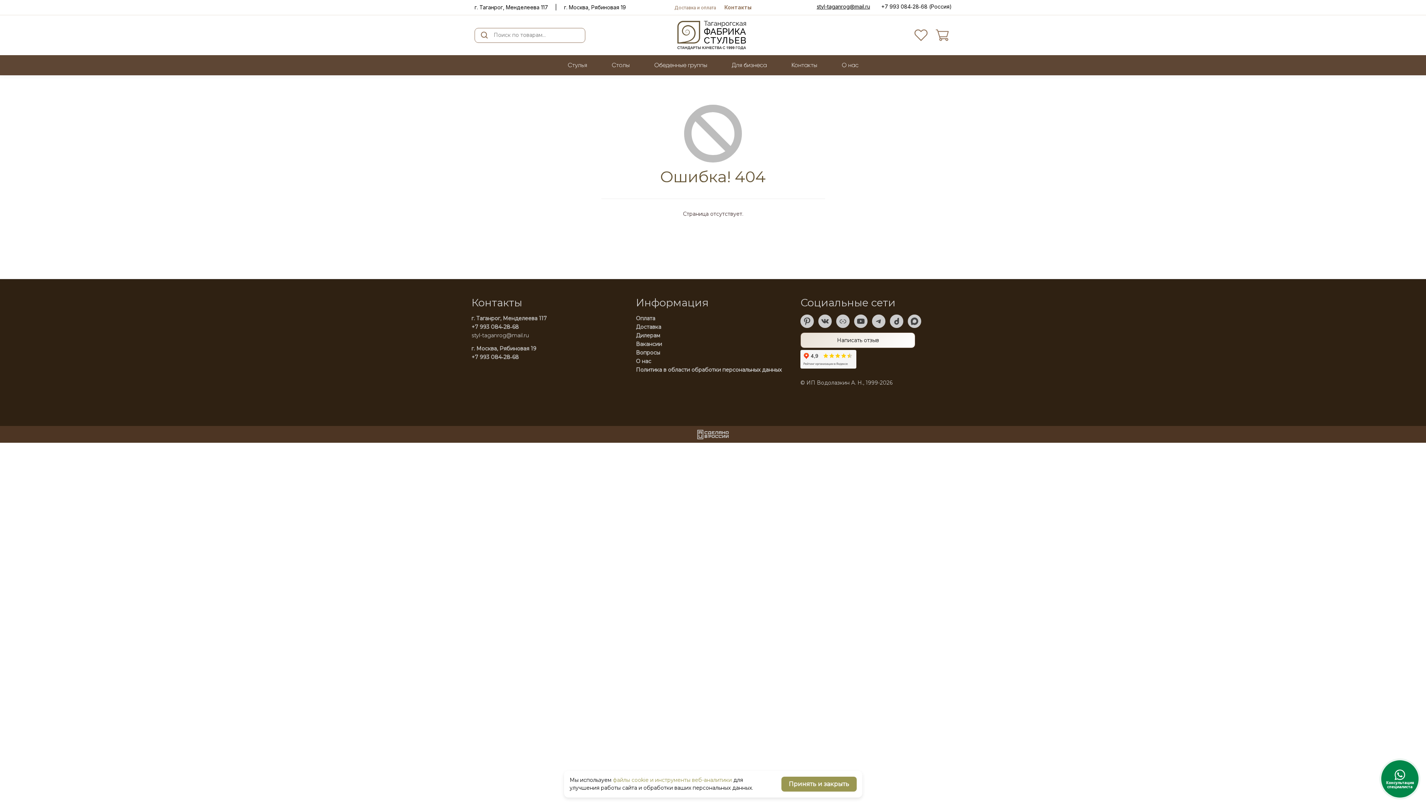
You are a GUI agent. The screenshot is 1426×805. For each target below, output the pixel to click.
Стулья (577, 65)
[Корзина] (942, 35)
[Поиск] (484, 35)
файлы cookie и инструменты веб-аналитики (672, 780)
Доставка (648, 326)
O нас (850, 65)
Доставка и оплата (695, 7)
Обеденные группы (680, 65)
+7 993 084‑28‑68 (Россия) (916, 6)
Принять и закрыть (819, 783)
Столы (621, 65)
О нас (643, 361)
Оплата (645, 318)
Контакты (738, 7)
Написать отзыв (858, 340)
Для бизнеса (749, 65)
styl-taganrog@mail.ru (843, 7)
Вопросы (648, 352)
